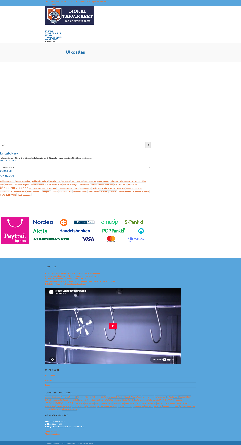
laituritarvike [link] (83, 184)
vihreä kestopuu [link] (24, 194)
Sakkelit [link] (55, 191)
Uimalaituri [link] (103, 192)
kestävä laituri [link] (127, 181)
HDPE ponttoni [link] (90, 181)
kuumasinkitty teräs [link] (14, 184)
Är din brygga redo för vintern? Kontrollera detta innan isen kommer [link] (72, 273)
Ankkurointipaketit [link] (23, 181)
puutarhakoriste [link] (118, 188)
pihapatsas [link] (52, 188)
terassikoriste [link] (93, 191)
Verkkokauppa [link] (53, 33)
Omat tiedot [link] (50, 375)
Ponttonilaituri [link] (73, 188)
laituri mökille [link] (38, 185)
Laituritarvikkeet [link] (96, 185)
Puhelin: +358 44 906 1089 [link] (56, 2)
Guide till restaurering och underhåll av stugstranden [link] (66, 278)
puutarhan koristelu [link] (134, 188)
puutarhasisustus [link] (18, 191)
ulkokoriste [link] (113, 192)
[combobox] (75, 167)
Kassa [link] (47, 385)
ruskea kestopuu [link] (33, 191)
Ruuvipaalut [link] (46, 192)
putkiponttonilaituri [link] (101, 188)
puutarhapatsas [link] (5, 192)
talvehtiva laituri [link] (80, 191)
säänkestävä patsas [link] (65, 192)
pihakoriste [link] (34, 188)
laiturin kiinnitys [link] (70, 184)
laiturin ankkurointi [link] (54, 184)
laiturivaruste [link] (108, 185)
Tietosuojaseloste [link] (52, 434)
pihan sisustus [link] (44, 188)
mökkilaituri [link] (120, 184)
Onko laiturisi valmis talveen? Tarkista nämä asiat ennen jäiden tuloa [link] (72, 276)
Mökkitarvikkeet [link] (14, 187)
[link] (51, 5)
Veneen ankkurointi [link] (126, 191)
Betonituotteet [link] (77, 181)
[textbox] (75, 167)
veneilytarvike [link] (8, 194)
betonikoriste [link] (55, 181)
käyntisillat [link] (28, 184)
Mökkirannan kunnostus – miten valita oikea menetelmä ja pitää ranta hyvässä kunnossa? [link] (80, 281)
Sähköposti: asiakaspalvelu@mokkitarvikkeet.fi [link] (89, 2)
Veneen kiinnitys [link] (141, 191)
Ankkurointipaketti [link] (40, 181)
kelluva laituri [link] (115, 181)
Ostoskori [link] (49, 380)
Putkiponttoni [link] (85, 188)
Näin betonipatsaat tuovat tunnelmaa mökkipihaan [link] (65, 284)
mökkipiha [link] (132, 184)
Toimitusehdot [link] (51, 431)
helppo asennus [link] (103, 181)
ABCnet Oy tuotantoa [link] (84, 443)
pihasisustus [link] (62, 188)
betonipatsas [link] (66, 181)
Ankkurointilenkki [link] (7, 181)
